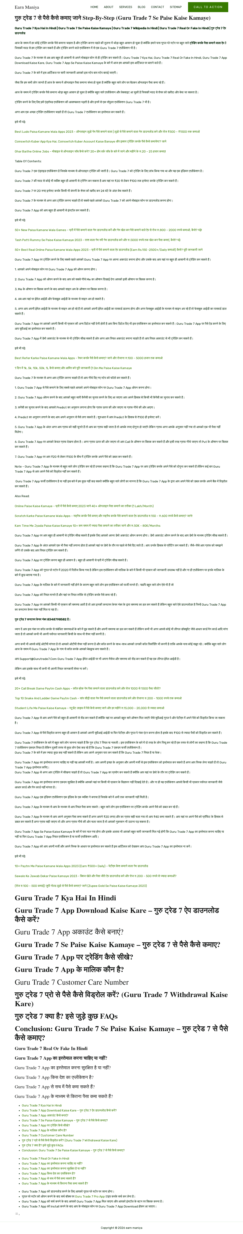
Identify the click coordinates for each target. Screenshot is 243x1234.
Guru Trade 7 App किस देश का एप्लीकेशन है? (48, 1173)
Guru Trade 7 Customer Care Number (48, 1135)
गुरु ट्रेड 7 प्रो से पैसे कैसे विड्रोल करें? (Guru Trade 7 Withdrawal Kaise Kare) (69, 1140)
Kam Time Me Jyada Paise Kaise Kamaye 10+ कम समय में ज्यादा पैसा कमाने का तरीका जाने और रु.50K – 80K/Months (87, 525)
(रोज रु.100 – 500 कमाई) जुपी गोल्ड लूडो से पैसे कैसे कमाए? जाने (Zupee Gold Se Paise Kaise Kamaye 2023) (81, 886)
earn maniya (27, 7)
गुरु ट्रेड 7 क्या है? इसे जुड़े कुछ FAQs (42, 1145)
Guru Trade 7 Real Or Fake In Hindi (45, 1158)
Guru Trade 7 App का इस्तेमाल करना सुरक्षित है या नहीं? (54, 1168)
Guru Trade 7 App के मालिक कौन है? (44, 1130)
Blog (141, 7)
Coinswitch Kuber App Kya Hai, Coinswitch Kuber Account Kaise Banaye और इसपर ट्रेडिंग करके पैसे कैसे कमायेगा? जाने (90, 141)
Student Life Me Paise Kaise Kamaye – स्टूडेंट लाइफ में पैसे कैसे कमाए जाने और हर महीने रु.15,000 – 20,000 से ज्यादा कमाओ (89, 708)
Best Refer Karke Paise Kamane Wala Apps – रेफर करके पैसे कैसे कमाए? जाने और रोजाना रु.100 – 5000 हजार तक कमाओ (89, 358)
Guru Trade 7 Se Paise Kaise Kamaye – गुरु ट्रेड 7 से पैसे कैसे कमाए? (65, 1120)
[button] (208, 7)
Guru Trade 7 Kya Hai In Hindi (42, 1105)
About (108, 7)
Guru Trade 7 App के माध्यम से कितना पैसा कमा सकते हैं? (55, 1183)
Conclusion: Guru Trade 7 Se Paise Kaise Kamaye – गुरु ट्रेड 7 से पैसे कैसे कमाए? (73, 1150)
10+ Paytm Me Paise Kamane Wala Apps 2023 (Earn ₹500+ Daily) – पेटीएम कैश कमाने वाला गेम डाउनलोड (81, 866)
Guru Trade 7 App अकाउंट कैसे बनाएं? (45, 1115)
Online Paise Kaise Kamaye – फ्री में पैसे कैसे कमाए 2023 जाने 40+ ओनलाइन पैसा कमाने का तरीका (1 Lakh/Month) (84, 506)
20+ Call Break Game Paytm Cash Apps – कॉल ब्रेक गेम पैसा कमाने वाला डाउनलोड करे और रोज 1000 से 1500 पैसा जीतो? (88, 688)
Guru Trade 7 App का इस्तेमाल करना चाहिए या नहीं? (52, 1163)
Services (125, 7)
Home (94, 7)
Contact (157, 7)
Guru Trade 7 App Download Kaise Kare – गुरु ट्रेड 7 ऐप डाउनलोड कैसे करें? (69, 1110)
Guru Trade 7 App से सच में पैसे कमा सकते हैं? (49, 1178)
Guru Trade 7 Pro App (90, 1196)
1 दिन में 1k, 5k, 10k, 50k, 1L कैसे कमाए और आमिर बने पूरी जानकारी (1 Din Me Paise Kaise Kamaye (73, 368)
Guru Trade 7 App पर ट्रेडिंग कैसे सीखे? (46, 1125)
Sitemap (176, 7)
